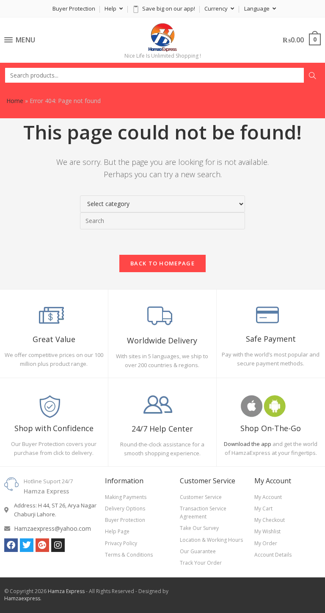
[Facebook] (11, 545)
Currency (216, 8)
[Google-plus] (42, 545)
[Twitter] (26, 545)
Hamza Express (66, 591)
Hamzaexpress (22, 598)
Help (111, 8)
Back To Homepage (162, 263)
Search (312, 75)
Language (257, 8)
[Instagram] (58, 545)
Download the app (247, 444)
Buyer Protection (73, 8)
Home (14, 101)
